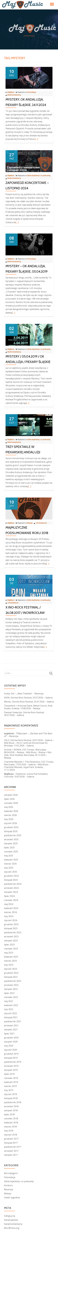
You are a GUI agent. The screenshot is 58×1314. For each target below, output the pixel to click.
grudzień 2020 (11, 1037)
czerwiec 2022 (11, 997)
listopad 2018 (11, 1098)
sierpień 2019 (11, 1069)
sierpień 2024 (11, 892)
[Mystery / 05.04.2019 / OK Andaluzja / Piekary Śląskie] (29, 334)
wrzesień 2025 (11, 839)
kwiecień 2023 (11, 956)
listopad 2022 (11, 976)
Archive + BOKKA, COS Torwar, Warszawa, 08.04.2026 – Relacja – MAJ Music (25, 751)
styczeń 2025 (10, 871)
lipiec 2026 (9, 798)
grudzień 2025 (11, 827)
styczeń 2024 (10, 920)
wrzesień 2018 (11, 1106)
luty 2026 (8, 819)
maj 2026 (8, 807)
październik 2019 (12, 1061)
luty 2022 (8, 1009)
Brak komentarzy (14, 95)
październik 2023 (12, 932)
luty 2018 (8, 1130)
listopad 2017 (11, 1142)
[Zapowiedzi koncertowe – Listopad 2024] (29, 161)
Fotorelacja (31, 92)
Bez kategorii (11, 1173)
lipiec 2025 (9, 847)
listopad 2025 (11, 831)
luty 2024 (8, 916)
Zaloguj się (9, 1215)
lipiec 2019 (9, 1074)
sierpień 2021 (11, 1029)
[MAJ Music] (23, 4)
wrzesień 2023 (11, 936)
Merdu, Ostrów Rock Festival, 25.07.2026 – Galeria (29, 701)
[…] (36, 139)
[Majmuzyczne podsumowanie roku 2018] (29, 508)
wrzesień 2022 (11, 985)
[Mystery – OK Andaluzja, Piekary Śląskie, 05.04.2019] (29, 244)
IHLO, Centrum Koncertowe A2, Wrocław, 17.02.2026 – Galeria (26, 744)
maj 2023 (8, 952)
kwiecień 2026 (11, 811)
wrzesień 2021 (11, 1025)
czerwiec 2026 (11, 803)
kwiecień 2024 (11, 908)
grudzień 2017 (11, 1138)
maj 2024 (8, 904)
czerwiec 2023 (11, 948)
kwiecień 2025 (11, 859)
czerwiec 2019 (11, 1078)
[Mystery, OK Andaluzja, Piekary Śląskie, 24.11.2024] (29, 77)
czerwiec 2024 (11, 900)
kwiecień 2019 (11, 1082)
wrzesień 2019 (11, 1065)
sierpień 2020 (11, 1041)
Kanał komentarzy (13, 1223)
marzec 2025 (10, 863)
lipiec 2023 (9, 944)
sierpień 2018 (11, 1110)
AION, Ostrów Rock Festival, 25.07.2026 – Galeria (28, 697)
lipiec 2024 (9, 896)
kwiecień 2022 (11, 1005)
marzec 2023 (10, 960)
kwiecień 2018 (11, 1122)
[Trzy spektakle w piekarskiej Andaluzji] (29, 425)
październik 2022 (12, 981)
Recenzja (8, 1189)
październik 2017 (12, 1146)
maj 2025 (8, 855)
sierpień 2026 (11, 794)
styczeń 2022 (10, 1013)
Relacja (30, 523)
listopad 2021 (11, 1017)
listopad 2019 (11, 1057)
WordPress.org (11, 1227)
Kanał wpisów (11, 1219)
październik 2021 (12, 1021)
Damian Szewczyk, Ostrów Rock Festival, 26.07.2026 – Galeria (24, 714)
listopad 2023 (11, 928)
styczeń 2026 (10, 823)
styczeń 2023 (10, 968)
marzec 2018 (10, 1126)
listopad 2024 (11, 879)
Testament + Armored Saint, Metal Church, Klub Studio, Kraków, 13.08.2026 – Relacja (28, 707)
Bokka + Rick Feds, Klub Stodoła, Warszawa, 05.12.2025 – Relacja (28, 755)
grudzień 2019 (11, 1053)
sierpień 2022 (11, 989)
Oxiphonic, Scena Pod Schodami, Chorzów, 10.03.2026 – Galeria (26, 775)
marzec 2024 (10, 912)
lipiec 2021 (9, 1033)
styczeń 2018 (10, 1134)
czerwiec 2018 (11, 1118)
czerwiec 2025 (11, 851)
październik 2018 (12, 1102)
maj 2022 (8, 1001)
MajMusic (10, 92)
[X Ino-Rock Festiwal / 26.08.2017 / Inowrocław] (29, 585)
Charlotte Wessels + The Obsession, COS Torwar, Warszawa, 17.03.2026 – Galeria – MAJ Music (29, 763)
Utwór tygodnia (12, 1197)
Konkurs (8, 1185)
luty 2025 (8, 867)
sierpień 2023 (11, 940)
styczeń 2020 (10, 1049)
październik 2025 (12, 835)
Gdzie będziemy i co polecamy (38, 175)
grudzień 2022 (11, 972)
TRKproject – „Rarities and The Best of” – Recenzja (28, 735)
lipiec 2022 (9, 993)
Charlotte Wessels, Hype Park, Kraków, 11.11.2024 (23, 768)
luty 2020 (8, 1045)
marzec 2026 (10, 815)
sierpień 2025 (11, 843)
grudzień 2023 (11, 924)
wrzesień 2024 (11, 887)
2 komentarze (41, 523)
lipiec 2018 (9, 1114)
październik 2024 (12, 883)
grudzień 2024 (11, 875)
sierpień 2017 (11, 1154)
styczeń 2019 (10, 1094)
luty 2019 (8, 1090)
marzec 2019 (10, 1086)
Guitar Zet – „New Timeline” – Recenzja (23, 693)
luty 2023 (8, 964)
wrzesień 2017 (11, 1150)
